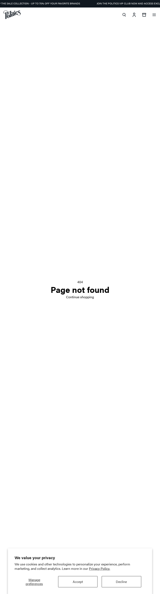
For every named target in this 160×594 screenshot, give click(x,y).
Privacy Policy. (99, 568)
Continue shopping (80, 296)
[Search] (124, 14)
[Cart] (144, 14)
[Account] (134, 14)
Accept (78, 581)
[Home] (12, 14)
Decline (121, 581)
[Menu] (154, 14)
